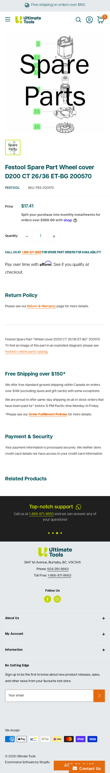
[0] (100, 19)
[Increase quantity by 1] (54, 236)
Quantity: (11, 236)
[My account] (89, 19)
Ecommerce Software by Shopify (27, 762)
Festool (12, 188)
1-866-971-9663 (59, 575)
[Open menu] (7, 19)
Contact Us (89, 768)
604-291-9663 (58, 569)
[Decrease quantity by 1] (26, 236)
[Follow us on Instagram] (57, 599)
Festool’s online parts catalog (26, 351)
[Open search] (78, 20)
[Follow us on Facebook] (47, 599)
